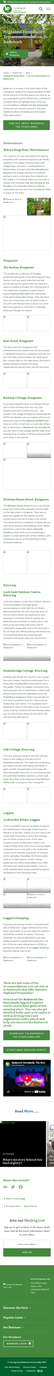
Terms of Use (17, 1371)
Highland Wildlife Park (37, 420)
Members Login (17, 1343)
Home (6, 73)
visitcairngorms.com (40, 1279)
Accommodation (12, 23)
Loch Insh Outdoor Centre (20, 775)
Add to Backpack (14, 53)
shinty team (44, 189)
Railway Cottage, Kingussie (22, 397)
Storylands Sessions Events (26, 1050)
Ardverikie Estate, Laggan (21, 819)
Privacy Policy (29, 1367)
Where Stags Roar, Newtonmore (26, 150)
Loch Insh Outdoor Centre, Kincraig (22, 593)
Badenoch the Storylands (35, 105)
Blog (28, 73)
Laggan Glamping (15, 918)
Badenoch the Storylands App (23, 1000)
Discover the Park (15, 1308)
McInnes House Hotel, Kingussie (26, 499)
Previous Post (13, 1206)
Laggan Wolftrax (40, 947)
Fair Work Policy (12, 1367)
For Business (12, 1327)
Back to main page (15, 1198)
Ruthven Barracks (20, 293)
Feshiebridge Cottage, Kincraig (25, 670)
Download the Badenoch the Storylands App (27, 1035)
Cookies (43, 1367)
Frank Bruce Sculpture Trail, (17, 697)
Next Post (29, 1206)
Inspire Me (17, 73)
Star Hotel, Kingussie (18, 341)
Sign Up (27, 1252)
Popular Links (13, 1317)
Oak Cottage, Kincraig (18, 749)
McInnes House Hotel (18, 505)
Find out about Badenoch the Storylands (26, 125)
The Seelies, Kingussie (18, 267)
